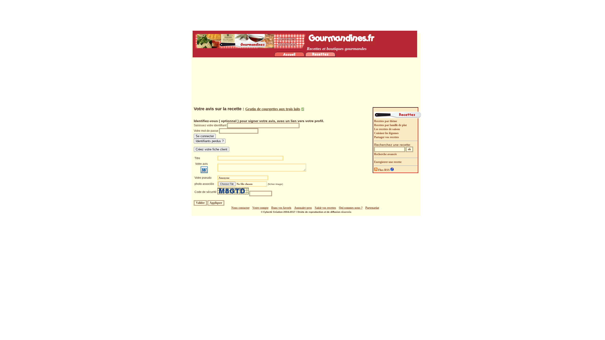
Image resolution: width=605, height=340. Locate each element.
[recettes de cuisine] (320, 55)
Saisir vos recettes (325, 207)
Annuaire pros (303, 207)
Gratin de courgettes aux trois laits (272, 109)
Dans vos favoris (281, 207)
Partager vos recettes (386, 137)
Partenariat (372, 207)
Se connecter (205, 136)
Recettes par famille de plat (390, 125)
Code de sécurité (205, 192)
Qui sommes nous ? (351, 207)
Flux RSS (383, 170)
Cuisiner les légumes (386, 133)
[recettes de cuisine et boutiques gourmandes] (289, 55)
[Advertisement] (306, 71)
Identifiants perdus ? (210, 141)
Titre (197, 158)
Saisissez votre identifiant (210, 125)
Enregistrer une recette (388, 162)
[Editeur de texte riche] (204, 169)
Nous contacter (240, 207)
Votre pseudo (203, 177)
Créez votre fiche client (211, 149)
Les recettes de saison (387, 129)
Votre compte (260, 207)
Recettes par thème (385, 121)
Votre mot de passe (206, 130)
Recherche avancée (385, 154)
